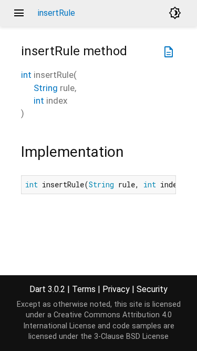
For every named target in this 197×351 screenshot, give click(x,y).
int (26, 74)
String (46, 88)
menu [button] (19, 13)
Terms (84, 289)
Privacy (116, 289)
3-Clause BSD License (131, 336)
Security (152, 289)
